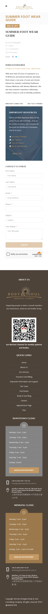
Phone (8, 204)
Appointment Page (24, 405)
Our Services (16, 140)
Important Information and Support (24, 381)
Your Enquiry (11, 226)
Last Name (10, 182)
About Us (24, 367)
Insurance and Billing (24, 377)
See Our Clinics (17, 143)
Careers (24, 400)
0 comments (13, 49)
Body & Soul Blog (24, 396)
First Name (10, 171)
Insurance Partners (19, 136)
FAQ (24, 410)
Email (8, 193)
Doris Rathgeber (14, 42)
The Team (24, 386)
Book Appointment (19, 146)
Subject (9, 215)
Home (24, 362)
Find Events (24, 391)
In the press (12, 52)
